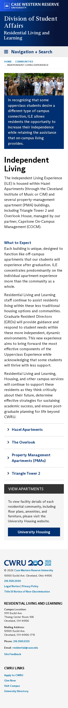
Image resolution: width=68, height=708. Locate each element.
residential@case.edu (25, 647)
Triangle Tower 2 (26, 473)
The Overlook (23, 442)
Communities (24, 61)
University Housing (34, 532)
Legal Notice (12, 586)
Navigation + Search (27, 53)
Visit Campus (12, 686)
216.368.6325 (21, 641)
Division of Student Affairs (30, 22)
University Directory (16, 691)
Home (8, 61)
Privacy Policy (30, 586)
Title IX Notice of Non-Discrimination (27, 591)
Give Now (10, 680)
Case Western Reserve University (33, 570)
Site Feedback (12, 654)
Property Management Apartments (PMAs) (31, 458)
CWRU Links (14, 668)
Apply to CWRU (13, 675)
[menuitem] (34, 675)
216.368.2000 (12, 581)
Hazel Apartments (27, 429)
